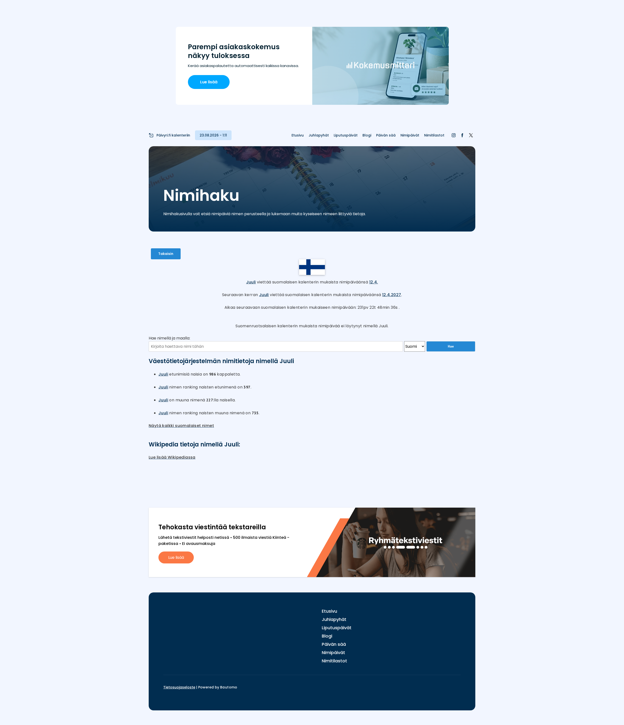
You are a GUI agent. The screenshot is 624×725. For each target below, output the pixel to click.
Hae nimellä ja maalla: (169, 338)
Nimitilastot (434, 135)
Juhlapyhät (319, 135)
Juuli (251, 282)
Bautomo (228, 687)
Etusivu (298, 135)
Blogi (366, 135)
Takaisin (165, 253)
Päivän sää (386, 135)
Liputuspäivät (346, 135)
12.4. (373, 282)
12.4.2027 (391, 295)
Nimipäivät (409, 135)
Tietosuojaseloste (179, 687)
